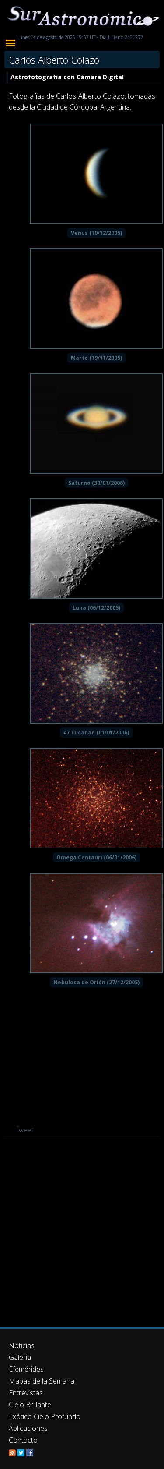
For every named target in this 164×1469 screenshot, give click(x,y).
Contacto (23, 1440)
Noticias (22, 1345)
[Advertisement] (82, 1232)
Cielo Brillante (30, 1404)
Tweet (25, 1129)
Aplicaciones (28, 1428)
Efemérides (26, 1369)
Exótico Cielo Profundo (44, 1416)
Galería (20, 1357)
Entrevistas (26, 1393)
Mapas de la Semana (41, 1381)
